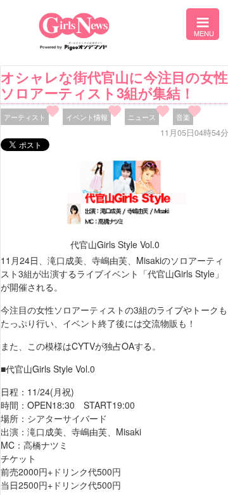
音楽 (183, 117)
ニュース (142, 117)
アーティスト (25, 117)
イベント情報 (87, 117)
